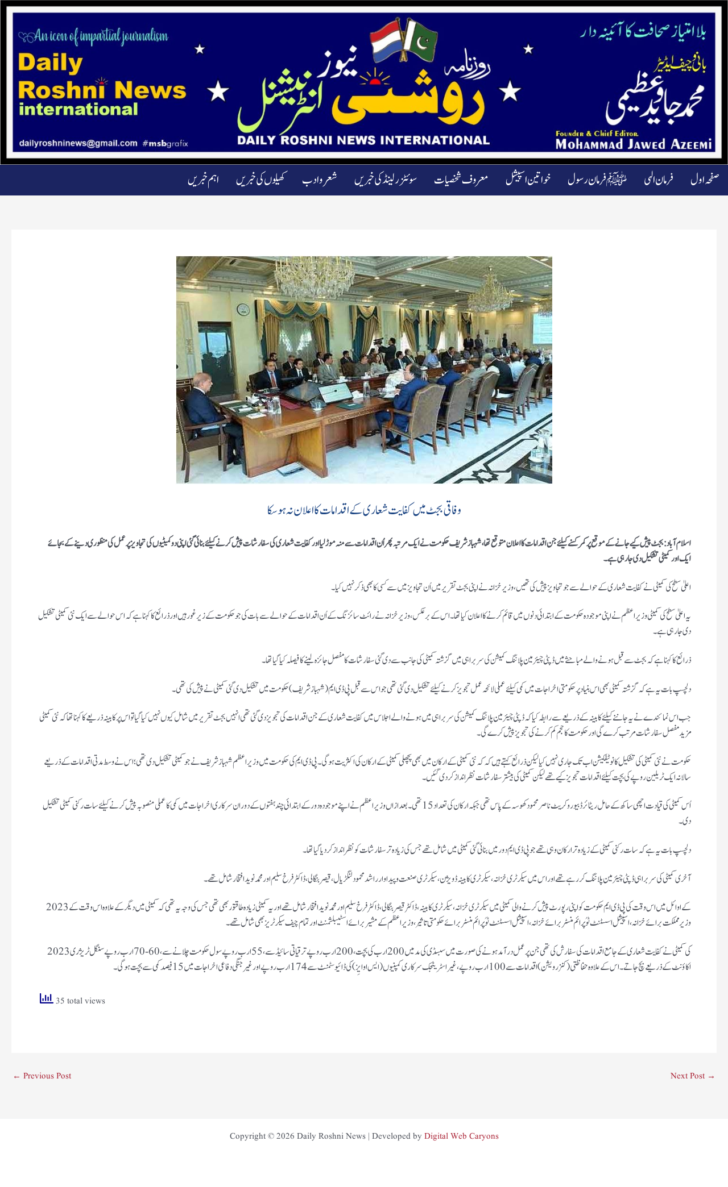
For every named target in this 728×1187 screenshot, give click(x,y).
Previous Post (42, 1076)
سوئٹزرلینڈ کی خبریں (385, 180)
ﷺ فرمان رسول (597, 180)
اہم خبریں (203, 180)
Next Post (693, 1076)
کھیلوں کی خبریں (260, 180)
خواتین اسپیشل (528, 180)
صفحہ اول (704, 180)
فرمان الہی (658, 180)
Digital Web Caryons (461, 1137)
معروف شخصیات (461, 180)
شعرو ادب (319, 180)
